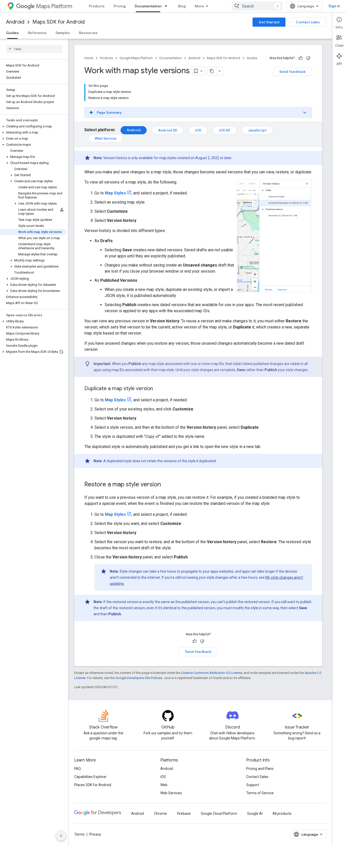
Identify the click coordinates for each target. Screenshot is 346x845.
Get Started (269, 22)
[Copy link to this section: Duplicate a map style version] (158, 389)
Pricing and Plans (260, 769)
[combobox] (257, 6)
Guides (12, 32)
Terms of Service (260, 793)
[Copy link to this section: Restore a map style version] (166, 485)
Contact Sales (257, 777)
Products (97, 6)
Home (88, 58)
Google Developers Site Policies (139, 678)
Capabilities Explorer (90, 777)
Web (163, 785)
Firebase (184, 813)
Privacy (95, 834)
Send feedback (292, 71)
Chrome (160, 813)
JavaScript (257, 130)
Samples (62, 32)
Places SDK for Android (92, 785)
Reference (37, 32)
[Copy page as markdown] (211, 71)
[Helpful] (300, 58)
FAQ (77, 769)
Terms (79, 834)
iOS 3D (224, 130)
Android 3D (167, 130)
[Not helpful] (308, 58)
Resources (88, 32)
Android (15, 22)
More (199, 6)
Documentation (148, 6)
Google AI (254, 813)
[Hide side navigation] (61, 836)
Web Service (106, 138)
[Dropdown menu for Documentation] (167, 6)
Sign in (334, 6)
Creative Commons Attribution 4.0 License (211, 673)
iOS (198, 130)
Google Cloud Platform (219, 813)
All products (282, 813)
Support (252, 785)
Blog (182, 6)
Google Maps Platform (136, 58)
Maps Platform (54, 6)
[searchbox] (34, 49)
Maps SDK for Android (58, 22)
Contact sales (308, 22)
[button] (33, 126)
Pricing (120, 6)
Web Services (171, 793)
